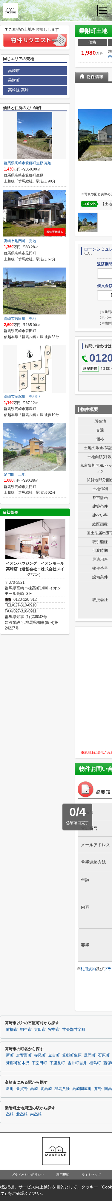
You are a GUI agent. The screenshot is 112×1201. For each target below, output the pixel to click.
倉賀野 (22, 1089)
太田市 (40, 1030)
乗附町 (14, 80)
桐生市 (26, 1030)
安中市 (54, 1030)
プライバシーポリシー (27, 1174)
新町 (10, 1055)
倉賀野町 (24, 1055)
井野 (98, 1089)
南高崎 (36, 1114)
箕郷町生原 (72, 1055)
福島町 (95, 1063)
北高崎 (46, 1089)
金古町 (54, 1055)
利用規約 (88, 969)
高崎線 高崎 (18, 90)
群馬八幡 (62, 1089)
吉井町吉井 (77, 1063)
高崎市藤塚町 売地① (22, 396)
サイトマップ (91, 1174)
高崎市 (14, 70)
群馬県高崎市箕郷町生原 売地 (27, 163)
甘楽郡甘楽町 (73, 1030)
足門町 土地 (14, 474)
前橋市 (12, 1030)
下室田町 (39, 1063)
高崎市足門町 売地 (20, 241)
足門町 (90, 1055)
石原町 (104, 1055)
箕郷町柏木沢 (17, 1063)
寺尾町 (40, 1055)
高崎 (34, 1089)
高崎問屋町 (82, 1089)
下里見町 (57, 1063)
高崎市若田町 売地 (20, 319)
